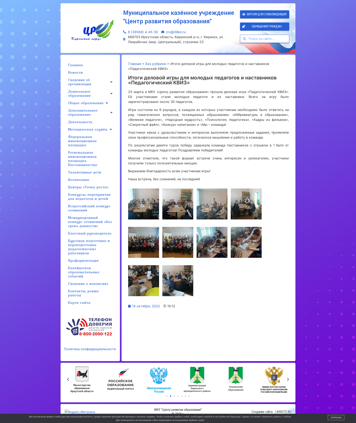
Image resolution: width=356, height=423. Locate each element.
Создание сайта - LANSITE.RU (271, 412)
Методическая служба (88, 129)
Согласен (336, 417)
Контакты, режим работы (83, 293)
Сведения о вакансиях (88, 283)
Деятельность (80, 122)
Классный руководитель (89, 233)
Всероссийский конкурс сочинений (89, 208)
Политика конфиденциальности (90, 349)
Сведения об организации (79, 82)
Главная (75, 65)
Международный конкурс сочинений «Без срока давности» (90, 222)
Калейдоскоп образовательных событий (83, 272)
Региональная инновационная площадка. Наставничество (82, 158)
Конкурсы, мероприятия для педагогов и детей (89, 196)
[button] (166, 396)
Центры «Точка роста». (88, 187)
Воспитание (78, 179)
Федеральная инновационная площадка (82, 141)
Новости (75, 72)
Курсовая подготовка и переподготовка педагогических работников (89, 247)
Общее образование (86, 103)
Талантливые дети (84, 172)
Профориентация (83, 260)
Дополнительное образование (83, 112)
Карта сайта (79, 302)
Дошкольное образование (79, 93)
